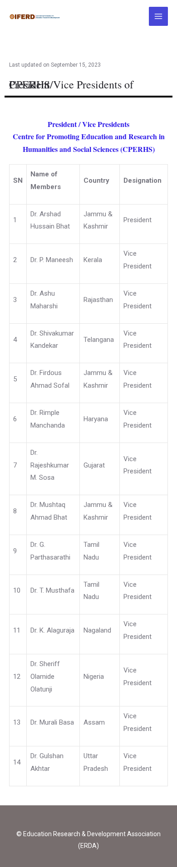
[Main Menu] (158, 16)
